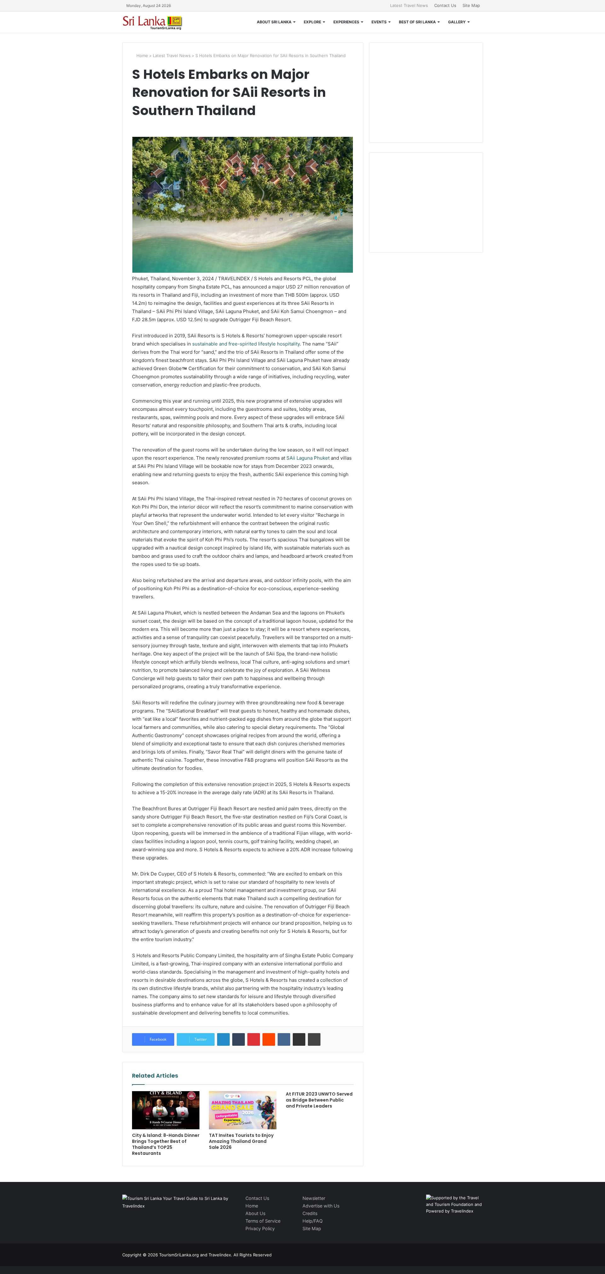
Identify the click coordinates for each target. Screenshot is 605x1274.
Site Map (471, 5)
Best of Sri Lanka (417, 22)
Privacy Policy (260, 1228)
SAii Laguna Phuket (308, 458)
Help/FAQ (312, 1221)
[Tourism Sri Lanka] (157, 22)
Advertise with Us (320, 1205)
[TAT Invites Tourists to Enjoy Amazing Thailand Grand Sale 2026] (242, 1110)
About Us (255, 1213)
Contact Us (445, 5)
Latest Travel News (409, 5)
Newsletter (313, 1198)
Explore (312, 22)
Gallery (457, 22)
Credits (309, 1213)
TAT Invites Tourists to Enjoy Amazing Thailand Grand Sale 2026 (241, 1141)
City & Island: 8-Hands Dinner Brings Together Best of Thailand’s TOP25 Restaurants (165, 1144)
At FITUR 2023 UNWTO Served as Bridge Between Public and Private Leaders (319, 1100)
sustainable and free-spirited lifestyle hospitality (246, 344)
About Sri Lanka (274, 22)
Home (141, 55)
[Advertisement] (426, 91)
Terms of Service (262, 1221)
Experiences (346, 22)
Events (379, 22)
